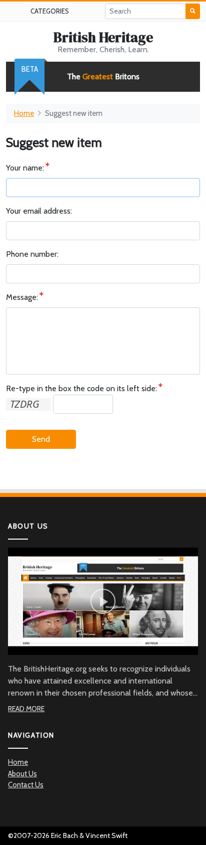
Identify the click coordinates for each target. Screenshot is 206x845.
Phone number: (32, 254)
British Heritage (103, 37)
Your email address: (39, 211)
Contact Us (26, 784)
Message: (22, 297)
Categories (49, 11)
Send (41, 439)
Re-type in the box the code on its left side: (81, 388)
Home (24, 113)
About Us (22, 773)
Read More (26, 708)
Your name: (25, 168)
